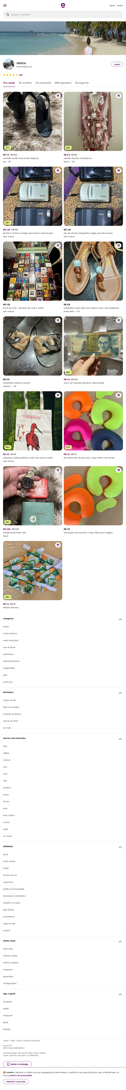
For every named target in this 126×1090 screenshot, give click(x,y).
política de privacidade (20, 1075)
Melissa (6, 759)
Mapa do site (9, 923)
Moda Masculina (10, 640)
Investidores (9, 916)
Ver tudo (7, 727)
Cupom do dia (9, 700)
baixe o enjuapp (19, 1064)
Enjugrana (8, 969)
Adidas (6, 753)
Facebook (7, 1001)
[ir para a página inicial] (63, 6)
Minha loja (8, 948)
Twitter (6, 1008)
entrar (120, 5)
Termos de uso (10, 875)
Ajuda (5, 854)
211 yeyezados (43, 82)
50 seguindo (82, 82)
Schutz (6, 822)
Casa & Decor (9, 647)
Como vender (9, 861)
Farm (5, 746)
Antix (5, 808)
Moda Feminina (10, 633)
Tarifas (6, 868)
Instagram (7, 1015)
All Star (6, 801)
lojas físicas (8, 909)
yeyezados (8, 976)
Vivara (6, 794)
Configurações (10, 983)
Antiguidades (9, 668)
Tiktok (5, 1022)
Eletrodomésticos (11, 661)
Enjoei (6, 626)
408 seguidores (63, 82)
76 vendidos (25, 82)
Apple (5, 829)
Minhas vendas (10, 955)
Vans (5, 773)
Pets (5, 674)
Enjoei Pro (8, 681)
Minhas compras (11, 962)
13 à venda (9, 83)
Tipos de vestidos (11, 707)
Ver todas (7, 836)
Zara (5, 766)
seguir (117, 64)
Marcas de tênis (10, 720)
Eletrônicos (8, 654)
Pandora (7, 787)
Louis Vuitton (9, 815)
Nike (5, 780)
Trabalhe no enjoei (11, 902)
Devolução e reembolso (14, 895)
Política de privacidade (13, 888)
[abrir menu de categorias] (5, 5)
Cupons (6, 930)
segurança (8, 882)
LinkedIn (6, 1029)
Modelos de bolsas (12, 713)
